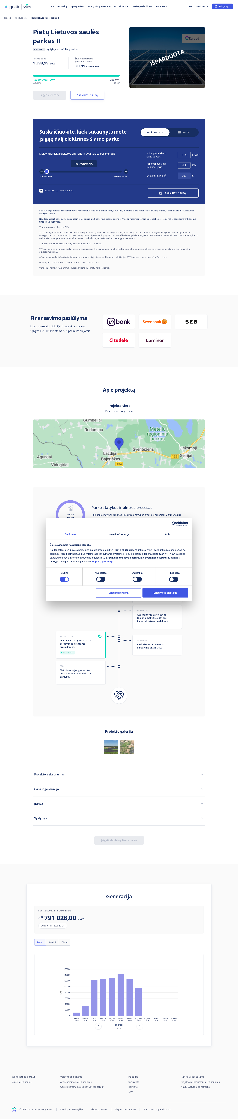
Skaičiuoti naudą (87, 95)
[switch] (100, 579)
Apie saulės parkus (23, 1076)
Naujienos (161, 6)
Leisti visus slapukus (165, 592)
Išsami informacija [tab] (119, 534)
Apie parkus (77, 6)
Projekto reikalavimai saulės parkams (200, 1081)
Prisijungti (224, 6)
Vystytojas (41, 818)
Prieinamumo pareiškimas (157, 1109)
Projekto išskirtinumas (49, 774)
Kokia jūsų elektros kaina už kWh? (157, 155)
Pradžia (7, 17)
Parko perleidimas (142, 6)
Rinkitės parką (59, 6)
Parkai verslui (121, 6)
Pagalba (133, 1076)
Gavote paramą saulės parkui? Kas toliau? (82, 1086)
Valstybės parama (98, 6)
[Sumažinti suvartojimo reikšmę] (41, 171)
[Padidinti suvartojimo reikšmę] (126, 171)
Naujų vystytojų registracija (195, 1086)
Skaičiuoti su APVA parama (59, 190)
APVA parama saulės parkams (76, 1081)
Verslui (186, 132)
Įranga (38, 803)
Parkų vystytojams (192, 1076)
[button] (165, 176)
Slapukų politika (99, 1109)
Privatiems (157, 132)
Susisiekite (202, 6)
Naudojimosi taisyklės (71, 1109)
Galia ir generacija (46, 789)
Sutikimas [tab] (70, 534)
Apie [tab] (167, 534)
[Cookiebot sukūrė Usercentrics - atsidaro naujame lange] (174, 523)
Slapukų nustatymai (125, 1109)
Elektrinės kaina (155, 175)
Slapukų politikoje (102, 561)
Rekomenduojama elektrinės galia (156, 165)
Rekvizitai (133, 1086)
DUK (190, 6)
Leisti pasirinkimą (118, 592)
